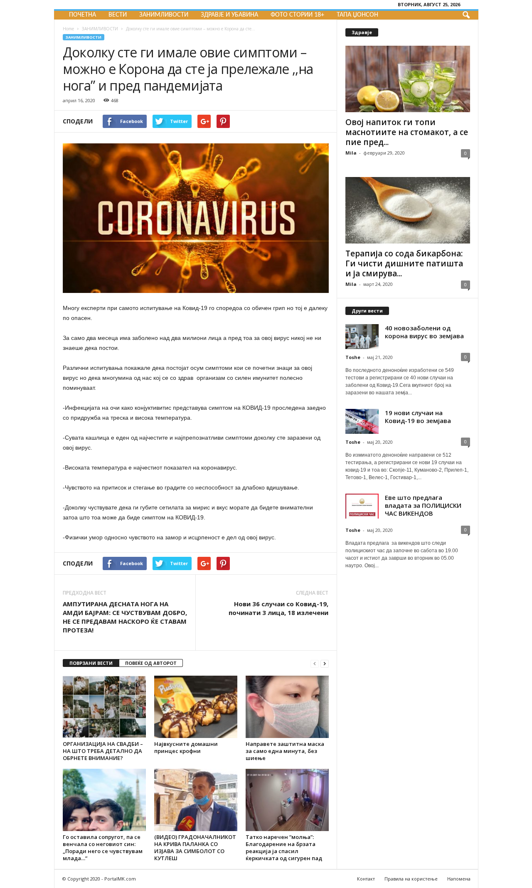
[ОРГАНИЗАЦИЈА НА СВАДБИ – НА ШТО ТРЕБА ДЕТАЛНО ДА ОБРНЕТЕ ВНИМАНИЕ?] (104, 707)
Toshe (352, 357)
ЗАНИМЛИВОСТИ (163, 15)
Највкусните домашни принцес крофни (186, 747)
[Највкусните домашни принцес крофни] (195, 707)
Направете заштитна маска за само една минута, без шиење (285, 751)
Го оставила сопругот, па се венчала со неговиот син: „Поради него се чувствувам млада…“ (103, 847)
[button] (466, 15)
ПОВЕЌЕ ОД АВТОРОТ (151, 663)
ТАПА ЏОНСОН (357, 15)
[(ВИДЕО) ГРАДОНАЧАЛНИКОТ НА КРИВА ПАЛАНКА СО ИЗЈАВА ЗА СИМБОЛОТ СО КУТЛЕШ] (195, 800)
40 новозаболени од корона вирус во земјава (424, 332)
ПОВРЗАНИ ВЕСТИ (91, 663)
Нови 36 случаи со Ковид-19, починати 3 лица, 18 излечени (278, 608)
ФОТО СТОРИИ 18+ (297, 15)
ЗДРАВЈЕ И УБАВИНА (229, 15)
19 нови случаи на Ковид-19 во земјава (418, 416)
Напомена (458, 879)
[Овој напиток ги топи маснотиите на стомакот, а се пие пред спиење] (407, 79)
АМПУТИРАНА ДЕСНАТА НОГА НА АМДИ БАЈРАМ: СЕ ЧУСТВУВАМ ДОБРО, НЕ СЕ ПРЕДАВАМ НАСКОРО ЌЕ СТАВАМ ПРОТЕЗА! (125, 617)
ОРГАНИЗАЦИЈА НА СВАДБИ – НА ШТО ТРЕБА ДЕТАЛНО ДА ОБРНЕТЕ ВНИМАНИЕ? (103, 751)
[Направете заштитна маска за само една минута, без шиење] (287, 707)
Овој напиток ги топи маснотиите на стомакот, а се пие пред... (406, 132)
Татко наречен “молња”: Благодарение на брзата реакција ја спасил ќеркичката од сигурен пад (284, 847)
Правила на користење (411, 879)
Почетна (82, 15)
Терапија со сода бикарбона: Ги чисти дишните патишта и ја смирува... (404, 263)
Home (68, 29)
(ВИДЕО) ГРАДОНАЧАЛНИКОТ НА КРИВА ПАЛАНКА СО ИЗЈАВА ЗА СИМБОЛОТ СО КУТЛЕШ (195, 847)
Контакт (366, 879)
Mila (351, 153)
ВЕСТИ (117, 15)
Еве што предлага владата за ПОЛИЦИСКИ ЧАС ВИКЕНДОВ (423, 505)
